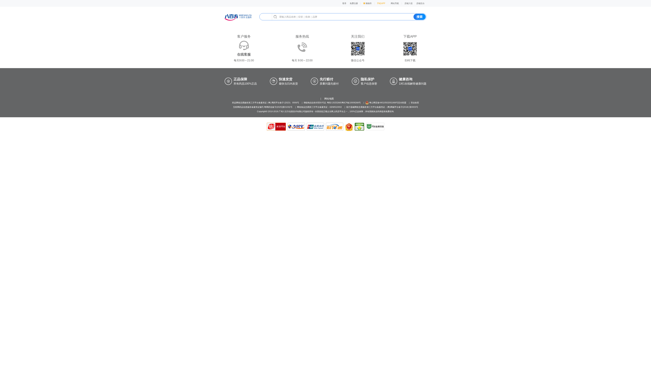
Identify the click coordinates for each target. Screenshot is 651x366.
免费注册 (354, 3)
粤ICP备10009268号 (351, 102)
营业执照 (415, 102)
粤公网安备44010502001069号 (383, 102)
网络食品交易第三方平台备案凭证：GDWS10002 (319, 107)
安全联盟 (402, 102)
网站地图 (329, 98)
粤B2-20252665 (334, 102)
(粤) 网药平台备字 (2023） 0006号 (283, 102)
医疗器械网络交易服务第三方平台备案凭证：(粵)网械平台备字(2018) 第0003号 (382, 107)
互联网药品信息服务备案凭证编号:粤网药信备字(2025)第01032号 (262, 107)
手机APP (381, 3)
